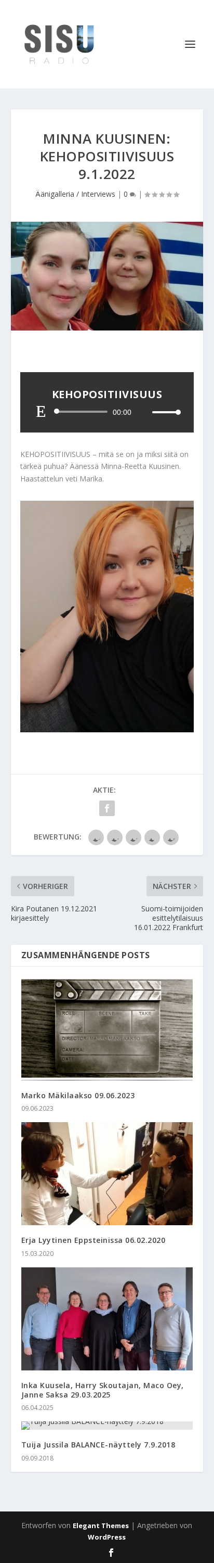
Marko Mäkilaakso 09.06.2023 (78, 1095)
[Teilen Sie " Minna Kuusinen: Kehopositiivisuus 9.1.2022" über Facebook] (107, 808)
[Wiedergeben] (41, 411)
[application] (107, 411)
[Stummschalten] (144, 412)
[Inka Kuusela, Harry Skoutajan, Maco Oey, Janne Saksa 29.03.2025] (107, 1318)
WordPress (107, 1537)
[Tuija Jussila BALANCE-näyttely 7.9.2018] (107, 1425)
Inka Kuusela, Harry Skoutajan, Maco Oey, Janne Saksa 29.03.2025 (102, 1390)
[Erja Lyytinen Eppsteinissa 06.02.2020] (107, 1173)
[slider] (163, 412)
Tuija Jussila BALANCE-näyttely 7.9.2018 (98, 1445)
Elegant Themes (101, 1525)
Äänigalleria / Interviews (75, 194)
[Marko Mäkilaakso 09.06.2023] (107, 1028)
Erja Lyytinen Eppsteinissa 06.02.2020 (93, 1240)
